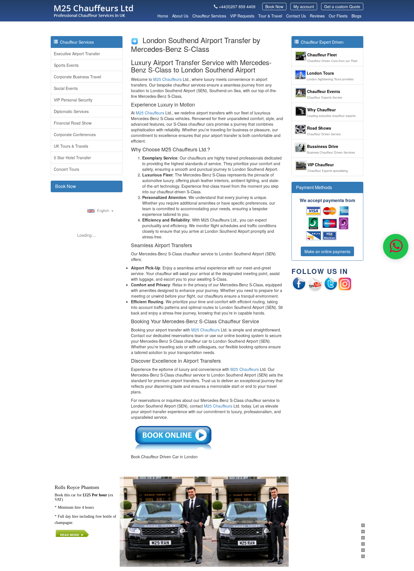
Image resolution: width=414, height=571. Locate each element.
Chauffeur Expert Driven (321, 42)
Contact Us (296, 16)
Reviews (317, 16)
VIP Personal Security (73, 100)
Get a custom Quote (342, 6)
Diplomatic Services (71, 111)
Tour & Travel (270, 16)
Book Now (274, 6)
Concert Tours (66, 169)
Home (162, 16)
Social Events (66, 88)
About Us (180, 16)
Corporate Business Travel (77, 76)
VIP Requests (242, 16)
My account (303, 6)
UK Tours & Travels (71, 146)
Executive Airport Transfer (77, 53)
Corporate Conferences (75, 134)
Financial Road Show (73, 123)
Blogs (356, 16)
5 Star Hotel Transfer (72, 157)
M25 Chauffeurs (167, 79)
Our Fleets (338, 16)
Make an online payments (327, 251)
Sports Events (66, 65)
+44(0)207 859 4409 (237, 6)
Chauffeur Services (209, 16)
